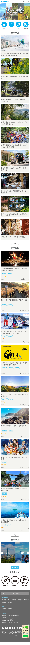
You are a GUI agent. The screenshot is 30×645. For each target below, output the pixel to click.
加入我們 (14, 599)
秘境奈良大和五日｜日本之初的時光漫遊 (14, 300)
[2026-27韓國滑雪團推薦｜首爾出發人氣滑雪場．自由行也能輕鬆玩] (15, 43)
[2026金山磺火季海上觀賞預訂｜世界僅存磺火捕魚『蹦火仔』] (15, 258)
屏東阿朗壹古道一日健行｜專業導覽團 (13, 426)
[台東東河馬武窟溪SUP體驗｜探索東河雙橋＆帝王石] (15, 479)
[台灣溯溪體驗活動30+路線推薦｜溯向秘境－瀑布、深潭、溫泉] (15, 135)
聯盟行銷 (20, 599)
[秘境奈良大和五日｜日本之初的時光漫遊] (15, 290)
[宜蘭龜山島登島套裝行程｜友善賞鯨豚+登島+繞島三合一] (15, 510)
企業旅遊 (26, 599)
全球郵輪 (10, 602)
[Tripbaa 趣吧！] (4, 2)
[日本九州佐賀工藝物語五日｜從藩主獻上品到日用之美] (15, 204)
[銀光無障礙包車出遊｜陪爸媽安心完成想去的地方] (15, 158)
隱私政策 (10, 608)
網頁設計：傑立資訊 (19, 635)
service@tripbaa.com (13, 615)
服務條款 (4, 608)
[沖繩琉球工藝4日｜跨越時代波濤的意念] (15, 227)
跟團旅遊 (4, 602)
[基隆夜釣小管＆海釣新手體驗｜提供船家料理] (15, 447)
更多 (15, 243)
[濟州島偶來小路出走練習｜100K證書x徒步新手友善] (15, 66)
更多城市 (15, 567)
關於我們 (4, 599)
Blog (9, 599)
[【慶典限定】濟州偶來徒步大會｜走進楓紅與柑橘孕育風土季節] (15, 353)
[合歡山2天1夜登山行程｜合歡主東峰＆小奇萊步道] (15, 384)
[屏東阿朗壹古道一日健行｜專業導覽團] (15, 416)
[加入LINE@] (25, 631)
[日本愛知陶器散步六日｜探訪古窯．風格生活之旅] (15, 181)
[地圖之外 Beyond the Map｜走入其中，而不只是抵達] (15, 89)
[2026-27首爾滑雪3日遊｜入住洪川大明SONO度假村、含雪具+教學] (15, 321)
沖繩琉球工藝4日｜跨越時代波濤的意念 (14, 237)
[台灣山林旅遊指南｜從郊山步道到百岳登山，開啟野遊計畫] (15, 112)
